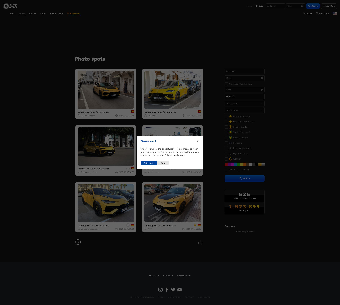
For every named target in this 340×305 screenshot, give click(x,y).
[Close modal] (197, 141)
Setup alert (149, 163)
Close (163, 163)
